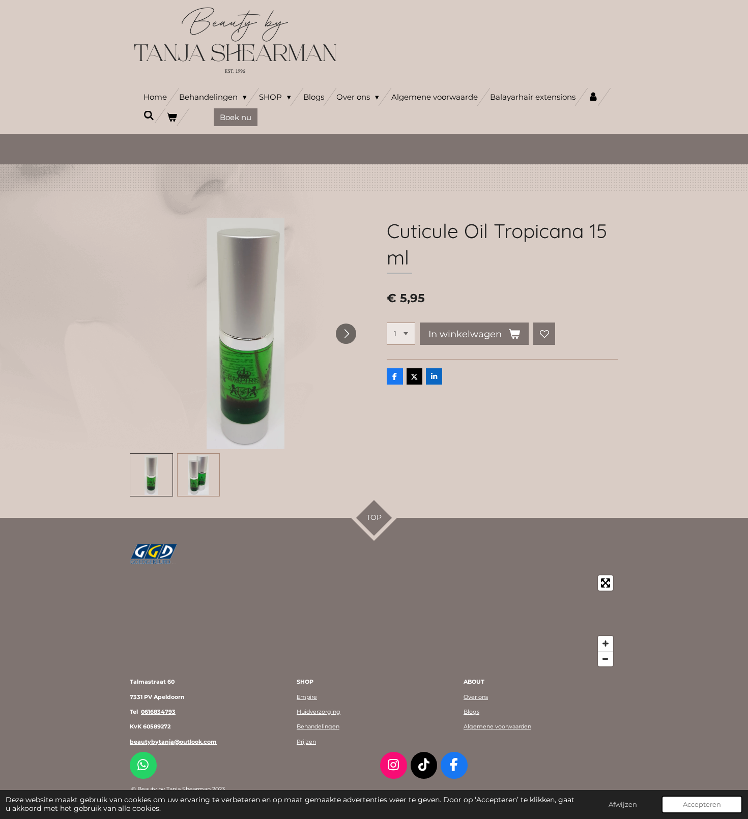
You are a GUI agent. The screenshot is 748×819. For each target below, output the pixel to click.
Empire (307, 696)
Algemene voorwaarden (497, 726)
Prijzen (306, 741)
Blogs (471, 711)
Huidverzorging (318, 711)
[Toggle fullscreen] (605, 583)
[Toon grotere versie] (154, 554)
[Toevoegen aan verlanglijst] (544, 334)
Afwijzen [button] (623, 804)
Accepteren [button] (702, 804)
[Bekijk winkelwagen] (171, 117)
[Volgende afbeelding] (346, 334)
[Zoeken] (148, 115)
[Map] (374, 620)
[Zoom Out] (605, 658)
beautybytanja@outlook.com (173, 741)
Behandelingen (318, 726)
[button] (151, 474)
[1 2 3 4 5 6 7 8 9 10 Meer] (401, 334)
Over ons (476, 696)
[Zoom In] (605, 643)
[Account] (593, 97)
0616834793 (158, 711)
